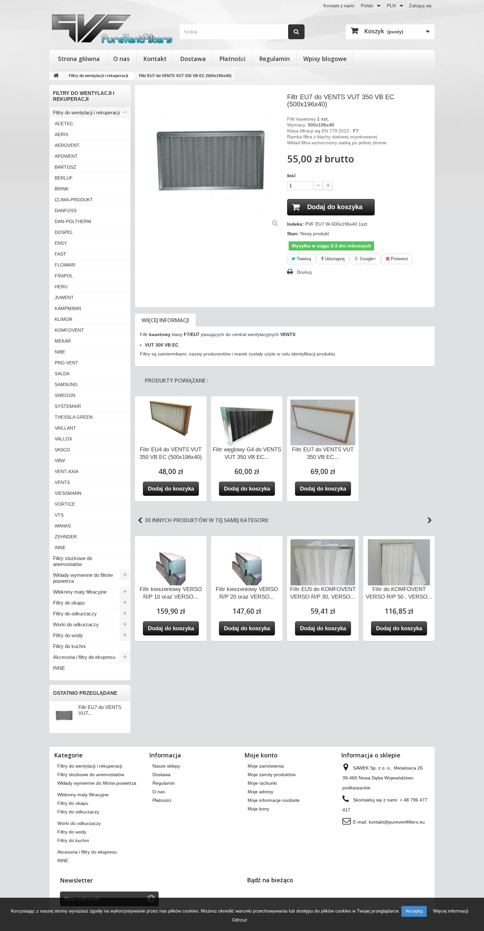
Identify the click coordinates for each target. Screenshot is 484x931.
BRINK (61, 188)
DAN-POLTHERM (73, 221)
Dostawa (193, 59)
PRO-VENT (66, 362)
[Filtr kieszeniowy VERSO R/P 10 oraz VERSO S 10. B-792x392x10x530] (170, 564)
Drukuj (304, 272)
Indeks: (295, 224)
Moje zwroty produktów (272, 774)
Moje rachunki (262, 783)
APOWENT (66, 156)
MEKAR (63, 341)
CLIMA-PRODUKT (74, 199)
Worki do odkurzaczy (76, 624)
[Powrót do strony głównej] (56, 76)
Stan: (293, 233)
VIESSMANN (68, 493)
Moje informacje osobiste (274, 800)
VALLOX (63, 438)
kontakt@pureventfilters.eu (397, 822)
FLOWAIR (65, 265)
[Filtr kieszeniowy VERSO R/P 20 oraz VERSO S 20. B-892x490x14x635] (246, 564)
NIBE (60, 351)
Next (429, 520)
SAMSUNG (66, 384)
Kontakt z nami (338, 5)
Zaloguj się (420, 5)
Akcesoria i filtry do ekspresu (84, 657)
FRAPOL (64, 275)
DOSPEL (64, 232)
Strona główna (79, 59)
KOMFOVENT (69, 330)
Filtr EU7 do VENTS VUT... (99, 710)
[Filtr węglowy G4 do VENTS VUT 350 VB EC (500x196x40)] (246, 424)
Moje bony (258, 808)
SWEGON (65, 395)
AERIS (61, 134)
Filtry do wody (68, 635)
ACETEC (64, 123)
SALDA (62, 373)
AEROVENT (67, 145)
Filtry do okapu (69, 603)
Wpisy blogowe (325, 59)
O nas (121, 59)
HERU (61, 286)
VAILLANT (65, 428)
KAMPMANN (68, 308)
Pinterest (399, 258)
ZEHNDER (66, 536)
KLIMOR (63, 319)
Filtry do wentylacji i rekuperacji (86, 112)
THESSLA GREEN (74, 417)
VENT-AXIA (66, 471)
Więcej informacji (165, 320)
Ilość (291, 176)
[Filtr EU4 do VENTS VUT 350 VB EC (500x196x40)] (170, 418)
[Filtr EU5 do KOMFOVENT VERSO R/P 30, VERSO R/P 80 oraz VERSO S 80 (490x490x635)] (322, 573)
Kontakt (155, 59)
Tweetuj (303, 258)
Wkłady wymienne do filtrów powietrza (83, 578)
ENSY (61, 243)
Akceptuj (414, 911)
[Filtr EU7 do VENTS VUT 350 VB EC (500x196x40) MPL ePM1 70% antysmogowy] (322, 422)
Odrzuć (239, 919)
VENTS (62, 482)
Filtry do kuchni (69, 646)
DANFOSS (66, 210)
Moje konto (261, 755)
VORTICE (65, 504)
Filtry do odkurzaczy (75, 613)
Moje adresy (260, 791)
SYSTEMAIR (68, 406)
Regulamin (274, 59)
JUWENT (64, 297)
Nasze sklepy (166, 766)
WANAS (63, 525)
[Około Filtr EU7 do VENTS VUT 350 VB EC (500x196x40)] (64, 715)
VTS (59, 515)
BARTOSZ (65, 167)
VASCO (62, 449)
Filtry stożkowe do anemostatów (72, 561)
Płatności (232, 59)
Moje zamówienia (266, 766)
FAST (60, 254)
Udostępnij (334, 258)
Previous (140, 520)
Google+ (367, 258)
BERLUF (64, 178)
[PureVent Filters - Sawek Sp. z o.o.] (112, 28)
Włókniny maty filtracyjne (80, 592)
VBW (60, 460)
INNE (60, 547)
